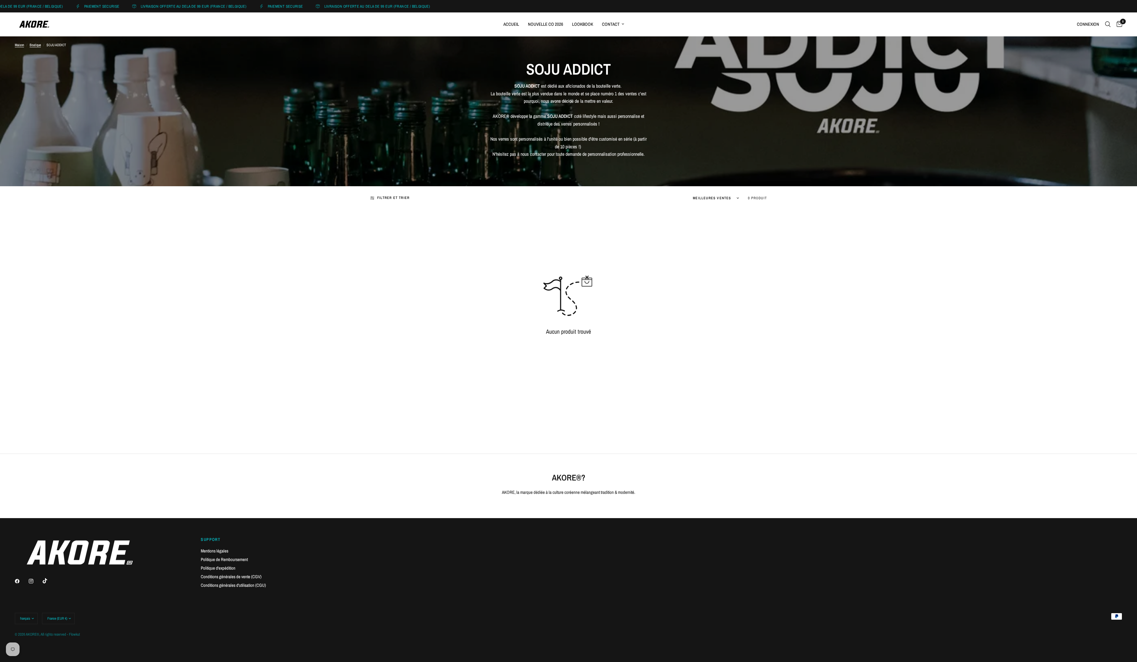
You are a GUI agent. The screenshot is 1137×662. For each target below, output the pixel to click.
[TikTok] (49, 580)
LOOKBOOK (582, 24)
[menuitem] (511, 24)
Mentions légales (214, 551)
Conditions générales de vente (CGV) (231, 576)
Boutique (35, 45)
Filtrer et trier (393, 197)
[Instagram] (35, 581)
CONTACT (611, 24)
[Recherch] (1108, 24)
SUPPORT (210, 539)
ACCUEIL (511, 24)
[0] (1118, 24)
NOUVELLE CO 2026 (545, 24)
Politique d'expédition (218, 568)
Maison (19, 45)
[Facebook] (21, 581)
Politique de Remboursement (224, 559)
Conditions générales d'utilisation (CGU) (233, 585)
